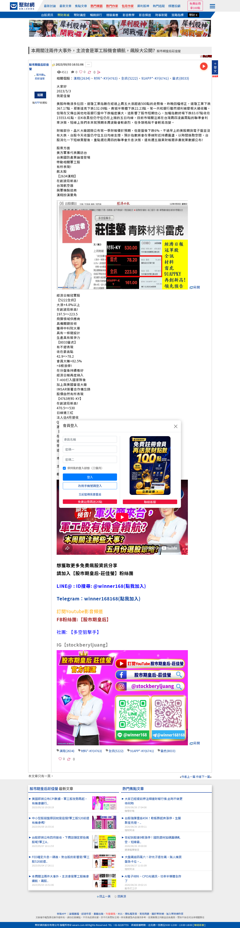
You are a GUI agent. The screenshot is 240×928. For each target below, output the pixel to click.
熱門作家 (112, 6)
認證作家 (86, 913)
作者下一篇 (203, 777)
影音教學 (129, 15)
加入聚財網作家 (174, 913)
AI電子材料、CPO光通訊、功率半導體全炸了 (153, 882)
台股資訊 (47, 15)
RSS (120, 913)
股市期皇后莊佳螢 (169, 51)
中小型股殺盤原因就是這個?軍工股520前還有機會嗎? (60, 822)
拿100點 (195, 8)
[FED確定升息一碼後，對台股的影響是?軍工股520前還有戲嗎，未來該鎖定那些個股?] (104, 861)
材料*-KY (87, 751)
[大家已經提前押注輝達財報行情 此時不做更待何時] (197, 796)
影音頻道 (145, 15)
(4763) (113, 78)
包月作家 (128, 6)
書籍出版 (98, 913)
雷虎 (175, 78)
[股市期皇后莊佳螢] (39, 80)
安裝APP (62, 913)
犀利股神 (143, 6)
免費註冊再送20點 (90, 501)
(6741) (164, 78)
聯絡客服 (150, 502)
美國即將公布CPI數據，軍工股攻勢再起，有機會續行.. (60, 802)
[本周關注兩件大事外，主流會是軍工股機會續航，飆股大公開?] (104, 880)
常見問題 (144, 913)
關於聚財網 (158, 913)
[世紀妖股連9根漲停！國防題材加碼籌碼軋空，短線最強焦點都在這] (197, 835)
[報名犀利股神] (120, 28)
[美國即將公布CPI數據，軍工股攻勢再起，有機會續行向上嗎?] (104, 803)
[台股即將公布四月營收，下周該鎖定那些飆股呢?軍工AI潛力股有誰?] (104, 841)
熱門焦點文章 (133, 788)
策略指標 (178, 15)
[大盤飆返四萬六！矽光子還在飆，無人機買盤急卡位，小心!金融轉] (197, 855)
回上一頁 (105, 896)
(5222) (133, 78)
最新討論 (50, 6)
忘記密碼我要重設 (90, 494)
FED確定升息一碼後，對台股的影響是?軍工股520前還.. (61, 861)
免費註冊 (195, 3)
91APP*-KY (150, 78)
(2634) (85, 78)
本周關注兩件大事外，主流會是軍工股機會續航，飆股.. (60, 880)
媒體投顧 (174, 6)
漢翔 (77, 78)
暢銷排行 (96, 15)
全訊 (124, 78)
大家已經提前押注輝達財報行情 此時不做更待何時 (153, 804)
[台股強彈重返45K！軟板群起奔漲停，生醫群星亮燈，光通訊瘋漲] (197, 816)
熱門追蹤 (159, 6)
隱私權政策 (131, 913)
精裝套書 (112, 15)
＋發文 (215, 67)
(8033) (184, 78)
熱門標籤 (97, 6)
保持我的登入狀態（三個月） (85, 468)
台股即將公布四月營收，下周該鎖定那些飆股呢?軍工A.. (60, 841)
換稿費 (215, 76)
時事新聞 (161, 15)
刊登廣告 (111, 913)
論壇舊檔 (74, 913)
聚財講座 (80, 15)
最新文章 (65, 6)
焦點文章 (81, 6)
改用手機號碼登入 (90, 485)
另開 (196, 287)
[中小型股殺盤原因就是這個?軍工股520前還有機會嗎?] (104, 822)
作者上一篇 (188, 777)
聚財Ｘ (193, 15)
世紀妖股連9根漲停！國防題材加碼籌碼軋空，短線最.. (152, 843)
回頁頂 (122, 896)
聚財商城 (63, 15)
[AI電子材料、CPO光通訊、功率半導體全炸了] (197, 874)
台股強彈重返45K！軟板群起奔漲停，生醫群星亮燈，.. (153, 824)
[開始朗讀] (204, 66)
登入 (90, 477)
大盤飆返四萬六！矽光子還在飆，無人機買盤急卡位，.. (153, 863)
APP (37, 102)
